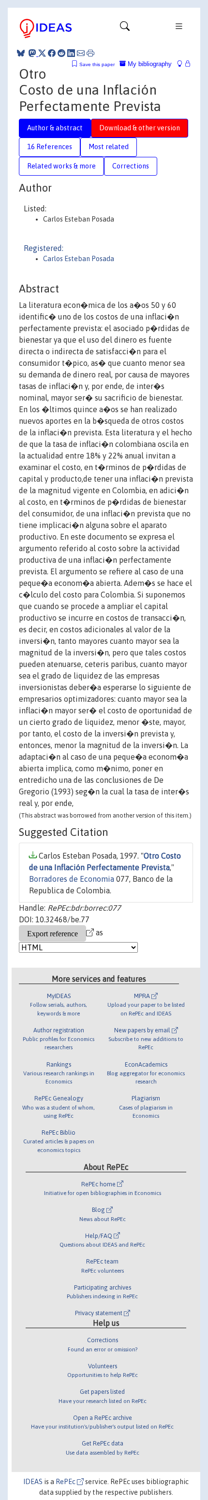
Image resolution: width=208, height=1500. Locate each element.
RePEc (66, 1482)
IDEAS (33, 1482)
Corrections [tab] (130, 166)
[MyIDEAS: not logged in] (182, 64)
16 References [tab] (49, 147)
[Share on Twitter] (42, 53)
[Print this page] (90, 53)
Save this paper (97, 64)
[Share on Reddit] (61, 53)
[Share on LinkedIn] (71, 53)
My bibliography (149, 64)
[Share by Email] (81, 53)
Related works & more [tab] (61, 166)
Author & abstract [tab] (55, 128)
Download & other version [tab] (139, 128)
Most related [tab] (109, 147)
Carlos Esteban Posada (78, 259)
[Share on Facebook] (52, 53)
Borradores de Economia (71, 879)
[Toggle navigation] (124, 28)
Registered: (43, 248)
